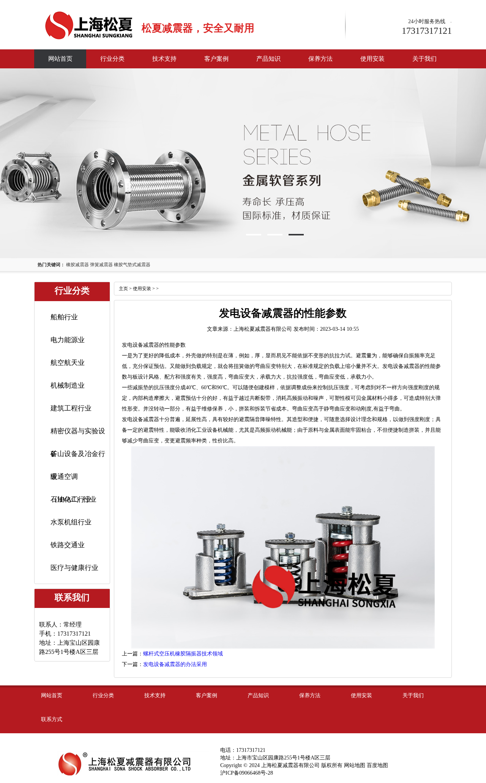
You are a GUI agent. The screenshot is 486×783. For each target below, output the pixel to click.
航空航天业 (67, 362)
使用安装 (372, 58)
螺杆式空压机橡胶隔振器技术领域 (183, 654)
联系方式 (51, 719)
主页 (123, 288)
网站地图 (354, 765)
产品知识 (268, 58)
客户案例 (216, 58)
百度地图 (377, 765)
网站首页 (60, 58)
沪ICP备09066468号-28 (246, 773)
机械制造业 (67, 385)
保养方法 (320, 58)
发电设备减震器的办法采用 (175, 664)
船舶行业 (64, 317)
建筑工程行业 (71, 408)
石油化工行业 (71, 499)
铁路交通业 (67, 545)
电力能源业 (67, 340)
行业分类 (112, 58)
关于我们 (424, 58)
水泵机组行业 (71, 522)
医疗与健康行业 (74, 567)
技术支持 (164, 58)
